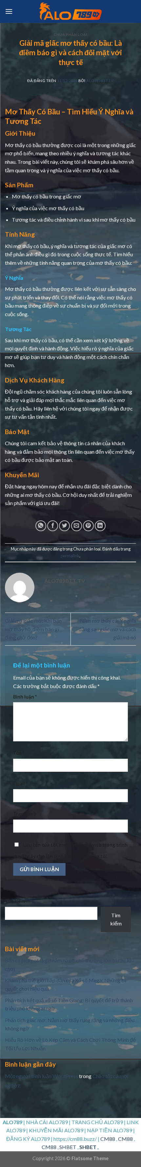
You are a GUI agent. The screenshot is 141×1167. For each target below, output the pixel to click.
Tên (18, 753)
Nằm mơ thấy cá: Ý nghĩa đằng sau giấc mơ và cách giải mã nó (107, 628)
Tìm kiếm (15, 901)
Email (20, 783)
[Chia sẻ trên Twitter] (64, 525)
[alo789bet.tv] (70, 11)
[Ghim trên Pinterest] (88, 525)
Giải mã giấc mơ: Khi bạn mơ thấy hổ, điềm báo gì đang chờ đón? (33, 628)
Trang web (24, 814)
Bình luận (25, 697)
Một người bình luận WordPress (41, 1076)
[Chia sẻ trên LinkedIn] (100, 525)
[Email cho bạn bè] (76, 525)
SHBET (67, 1147)
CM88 (107, 1139)
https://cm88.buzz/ (75, 1139)
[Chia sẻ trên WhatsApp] (40, 525)
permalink (70, 555)
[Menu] (9, 11)
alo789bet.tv (100, 80)
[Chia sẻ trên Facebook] (52, 525)
